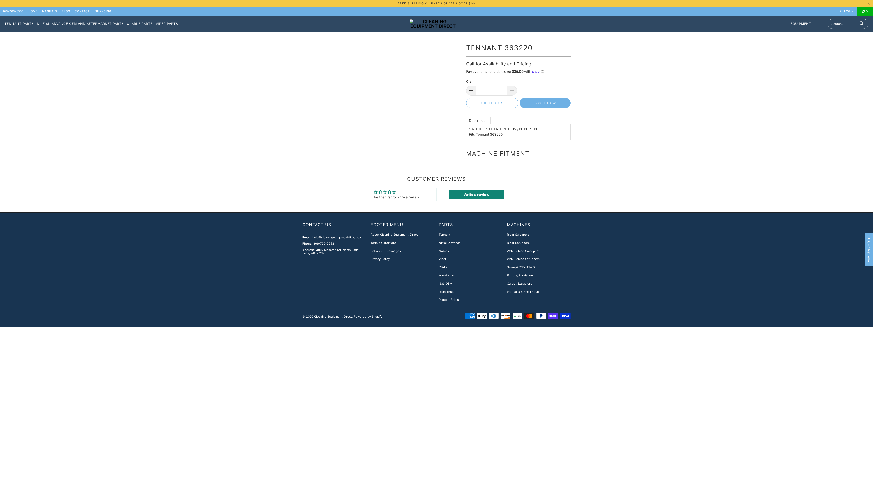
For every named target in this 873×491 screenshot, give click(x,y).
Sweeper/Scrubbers (521, 267)
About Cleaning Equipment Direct (394, 234)
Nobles (444, 251)
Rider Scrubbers (518, 243)
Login (849, 11)
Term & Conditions (383, 243)
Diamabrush (447, 291)
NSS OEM (445, 283)
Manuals (49, 11)
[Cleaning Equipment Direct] (433, 23)
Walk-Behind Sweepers (523, 251)
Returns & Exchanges (386, 251)
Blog (66, 11)
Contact (82, 11)
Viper (442, 259)
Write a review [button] (476, 194)
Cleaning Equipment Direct (333, 316)
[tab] (478, 120)
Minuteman (447, 275)
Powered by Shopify (368, 316)
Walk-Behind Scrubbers (523, 259)
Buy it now (545, 103)
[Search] (861, 24)
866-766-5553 (13, 11)
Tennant (444, 234)
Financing (102, 11)
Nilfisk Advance (450, 243)
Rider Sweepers (518, 234)
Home (33, 11)
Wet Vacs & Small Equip (523, 291)
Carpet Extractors (519, 283)
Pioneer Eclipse (450, 299)
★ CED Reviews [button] (869, 250)
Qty (468, 81)
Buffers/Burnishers (520, 275)
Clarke (443, 267)
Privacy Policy (380, 259)
